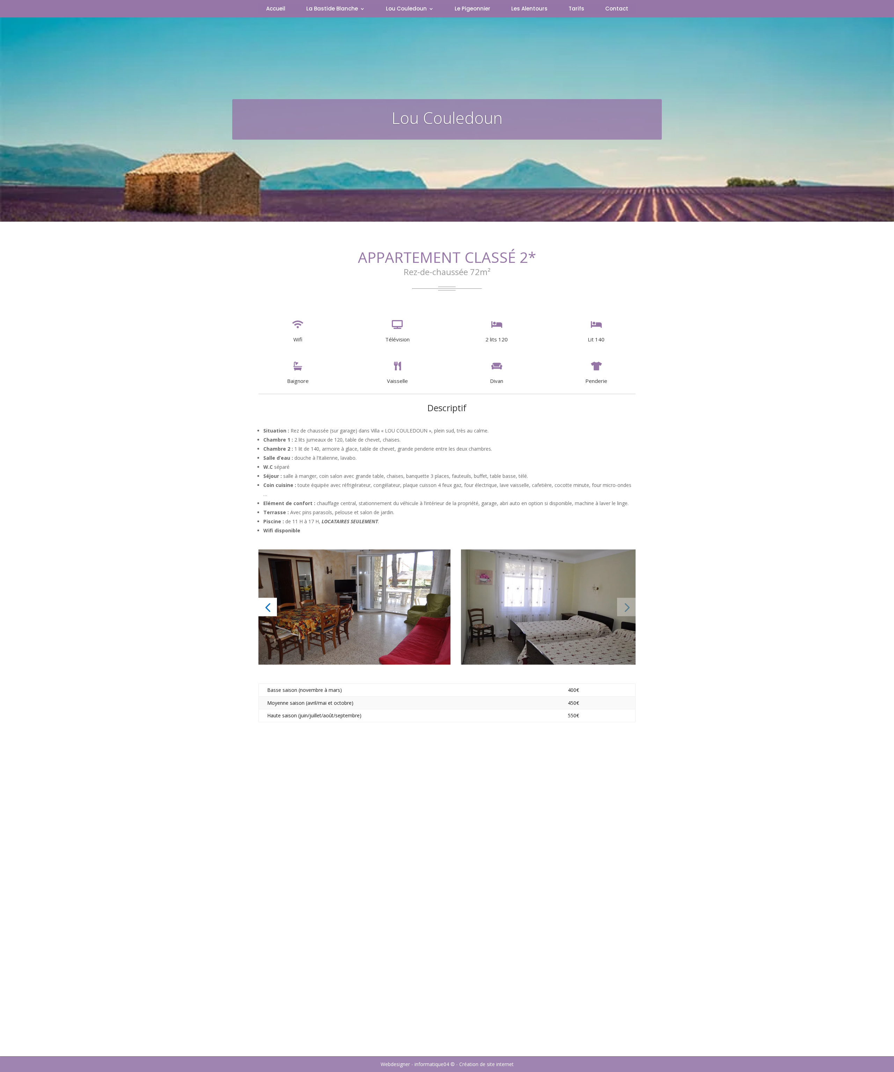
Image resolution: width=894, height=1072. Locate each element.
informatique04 (432, 1064)
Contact (616, 9)
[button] (267, 607)
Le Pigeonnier (472, 9)
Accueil (275, 9)
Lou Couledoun (406, 9)
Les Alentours (529, 9)
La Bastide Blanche (332, 9)
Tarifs (576, 9)
